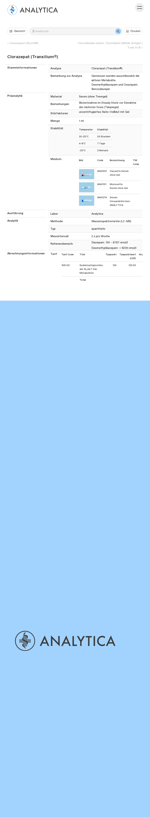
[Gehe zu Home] (64, 641)
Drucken (135, 31)
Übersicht (19, 31)
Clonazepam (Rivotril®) (24, 43)
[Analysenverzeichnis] (32, 10)
